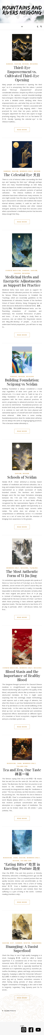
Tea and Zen (22, 766)
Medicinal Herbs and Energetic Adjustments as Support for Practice (22, 280)
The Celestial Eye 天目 (22, 174)
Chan (19, 763)
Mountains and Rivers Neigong (22, 10)
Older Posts (10, 1011)
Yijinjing (34, 568)
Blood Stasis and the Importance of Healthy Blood (22, 675)
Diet (12, 943)
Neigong (34, 64)
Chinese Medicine (13, 270)
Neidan (25, 64)
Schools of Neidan (22, 477)
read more (22, 130)
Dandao (9, 64)
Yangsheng (36, 943)
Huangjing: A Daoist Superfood (22, 948)
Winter (27, 943)
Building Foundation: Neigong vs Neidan (22, 382)
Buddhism (11, 763)
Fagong (17, 273)
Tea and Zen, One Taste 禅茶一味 (22, 771)
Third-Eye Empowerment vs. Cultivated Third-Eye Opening (22, 73)
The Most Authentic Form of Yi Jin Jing (22, 573)
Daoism (18, 64)
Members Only (26, 171)
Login (22, 1026)
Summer (18, 943)
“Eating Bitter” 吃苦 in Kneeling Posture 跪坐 (22, 866)
